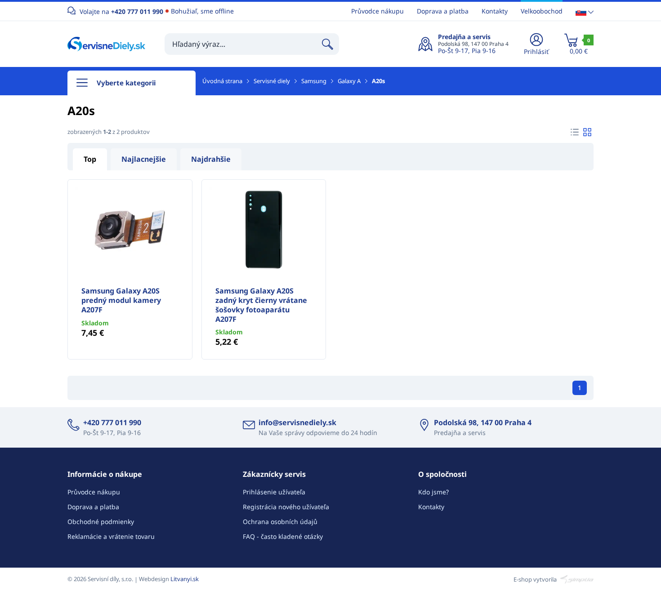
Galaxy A (349, 81)
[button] (585, 11)
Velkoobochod (542, 11)
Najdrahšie (211, 159)
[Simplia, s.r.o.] (576, 579)
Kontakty (495, 11)
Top (90, 159)
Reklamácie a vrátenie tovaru (111, 536)
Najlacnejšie (143, 159)
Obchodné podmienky (100, 521)
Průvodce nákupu (377, 11)
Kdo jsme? (433, 492)
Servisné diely (272, 81)
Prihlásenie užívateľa (274, 492)
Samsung (313, 81)
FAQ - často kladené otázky (283, 536)
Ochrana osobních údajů (280, 521)
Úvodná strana (222, 81)
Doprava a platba (443, 11)
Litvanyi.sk (184, 579)
